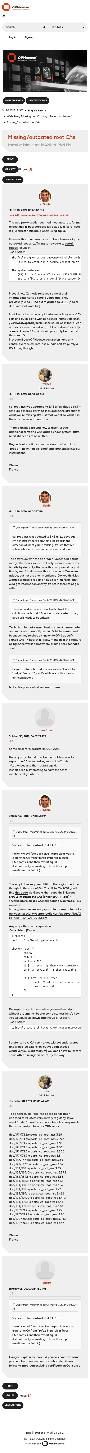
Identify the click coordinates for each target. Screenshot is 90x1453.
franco (46, 384)
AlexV (47, 1283)
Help (28, 1433)
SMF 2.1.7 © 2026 (34, 1438)
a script (40, 314)
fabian (67, 116)
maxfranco (47, 730)
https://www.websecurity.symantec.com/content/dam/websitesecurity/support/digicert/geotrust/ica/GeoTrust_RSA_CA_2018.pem (45, 913)
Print (10, 159)
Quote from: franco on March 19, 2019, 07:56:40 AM (44, 528)
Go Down (10, 169)
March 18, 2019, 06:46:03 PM (26, 210)
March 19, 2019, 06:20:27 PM (26, 511)
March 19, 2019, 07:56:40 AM (26, 394)
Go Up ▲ (59, 1433)
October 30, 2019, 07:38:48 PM (27, 816)
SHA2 (64, 302)
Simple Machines (56, 1438)
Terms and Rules (42, 1433)
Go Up (10, 1395)
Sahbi (47, 204)
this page (21, 892)
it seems (36, 571)
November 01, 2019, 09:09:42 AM (29, 1101)
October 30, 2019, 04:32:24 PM (27, 736)
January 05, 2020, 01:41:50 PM (27, 1289)
